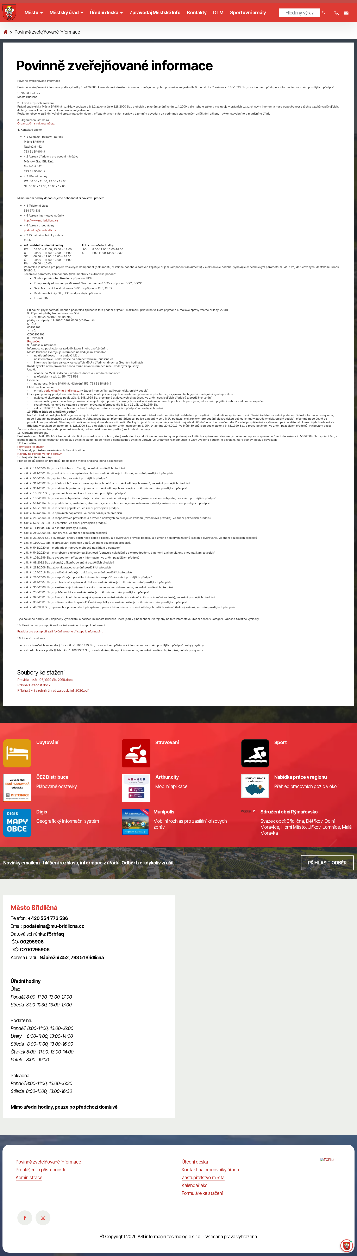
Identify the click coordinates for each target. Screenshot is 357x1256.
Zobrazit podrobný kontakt (38, 965)
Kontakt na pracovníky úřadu (210, 1169)
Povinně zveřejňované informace (48, 1162)
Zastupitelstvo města (203, 1177)
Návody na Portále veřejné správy (39, 453)
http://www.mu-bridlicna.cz (41, 220)
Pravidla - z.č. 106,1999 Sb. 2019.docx (45, 680)
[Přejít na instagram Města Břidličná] (43, 1217)
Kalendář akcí (195, 1185)
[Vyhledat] (323, 12)
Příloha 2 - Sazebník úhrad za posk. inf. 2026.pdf (53, 690)
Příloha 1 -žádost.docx (34, 685)
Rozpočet (33, 341)
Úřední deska (195, 1162)
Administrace (29, 1177)
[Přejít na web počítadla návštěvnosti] (330, 1164)
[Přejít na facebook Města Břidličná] (24, 1217)
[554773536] (337, 13)
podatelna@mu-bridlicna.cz (42, 230)
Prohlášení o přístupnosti (40, 1169)
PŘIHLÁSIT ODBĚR (327, 862)
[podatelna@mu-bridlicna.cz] (347, 13)
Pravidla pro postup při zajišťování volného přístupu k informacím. (60, 631)
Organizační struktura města (36, 123)
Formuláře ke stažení (31, 446)
